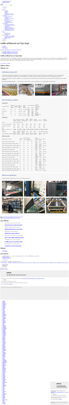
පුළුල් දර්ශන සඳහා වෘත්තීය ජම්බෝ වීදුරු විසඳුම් (11, 217)
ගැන (3, 9)
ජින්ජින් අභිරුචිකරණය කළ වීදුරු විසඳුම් (13, 229)
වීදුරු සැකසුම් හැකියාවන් (9, 24)
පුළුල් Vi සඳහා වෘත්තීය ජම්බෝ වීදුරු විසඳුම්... (14, 237)
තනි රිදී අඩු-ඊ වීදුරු (35, 262)
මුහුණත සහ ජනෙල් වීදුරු (9, 25)
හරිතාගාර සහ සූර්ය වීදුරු (9, 29)
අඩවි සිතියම (10, 262)
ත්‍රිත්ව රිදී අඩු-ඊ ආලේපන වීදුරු (62, 262)
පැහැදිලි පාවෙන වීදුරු (9, 22)
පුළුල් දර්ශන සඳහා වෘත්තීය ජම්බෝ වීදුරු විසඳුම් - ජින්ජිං (13, 216)
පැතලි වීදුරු (5, 15)
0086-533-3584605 (6, 2)
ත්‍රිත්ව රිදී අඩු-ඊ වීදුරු (16, 262)
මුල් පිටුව (4, 8)
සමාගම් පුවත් (7, 33)
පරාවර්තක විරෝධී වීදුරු (9, 18)
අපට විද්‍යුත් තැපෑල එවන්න (5, 63)
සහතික (6, 12)
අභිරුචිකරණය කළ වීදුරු (9, 30)
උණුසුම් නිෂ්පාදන (3, 262)
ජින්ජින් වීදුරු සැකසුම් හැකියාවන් (12, 233)
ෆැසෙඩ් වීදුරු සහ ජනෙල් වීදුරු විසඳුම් (13, 245)
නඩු (3, 31)
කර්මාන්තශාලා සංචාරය (9, 14)
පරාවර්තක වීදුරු (8, 21)
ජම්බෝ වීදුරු (7, 26)
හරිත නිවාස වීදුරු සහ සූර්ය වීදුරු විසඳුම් (13, 225)
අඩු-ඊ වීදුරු (7, 17)
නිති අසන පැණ (7, 37)
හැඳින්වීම (6, 10)
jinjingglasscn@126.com (7, 1)
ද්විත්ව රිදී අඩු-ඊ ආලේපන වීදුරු (26, 262)
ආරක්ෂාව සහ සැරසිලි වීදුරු (10, 28)
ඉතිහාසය (6, 11)
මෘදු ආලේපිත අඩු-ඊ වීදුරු (44, 262)
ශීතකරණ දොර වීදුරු (8, 27)
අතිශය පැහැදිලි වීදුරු (8, 16)
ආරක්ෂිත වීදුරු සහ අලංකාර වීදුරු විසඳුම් (13, 241)
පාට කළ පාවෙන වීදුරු (9, 20)
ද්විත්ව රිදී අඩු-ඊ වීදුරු (53, 262)
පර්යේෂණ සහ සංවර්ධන (9, 13)
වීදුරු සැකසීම (5, 23)
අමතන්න (4, 38)
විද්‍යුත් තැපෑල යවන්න (4, 269)
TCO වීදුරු (7, 19)
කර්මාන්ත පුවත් (8, 34)
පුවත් (3, 32)
